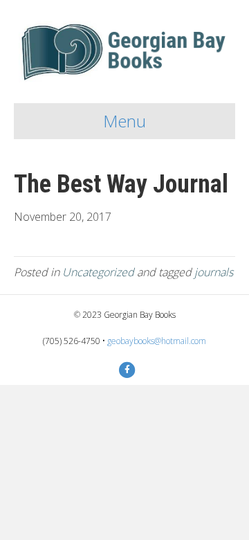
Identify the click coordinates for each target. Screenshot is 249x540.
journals (213, 272)
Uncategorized (98, 272)
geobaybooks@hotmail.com (156, 341)
